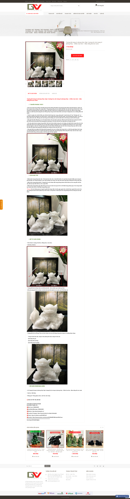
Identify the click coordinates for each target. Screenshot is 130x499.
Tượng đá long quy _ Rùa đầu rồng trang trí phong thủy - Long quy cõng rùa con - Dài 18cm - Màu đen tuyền (55, 450)
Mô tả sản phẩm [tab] (32, 93)
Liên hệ (102, 13)
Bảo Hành (54, 1)
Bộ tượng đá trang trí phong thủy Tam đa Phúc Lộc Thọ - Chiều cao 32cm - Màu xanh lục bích (75, 450)
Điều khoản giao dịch (91, 476)
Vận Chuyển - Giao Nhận (39, 1)
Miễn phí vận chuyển (78, 13)
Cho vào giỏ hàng (77, 55)
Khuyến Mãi (59, 13)
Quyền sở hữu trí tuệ (91, 479)
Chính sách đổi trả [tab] (44, 93)
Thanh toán (68, 13)
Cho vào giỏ (36, 456)
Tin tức (96, 13)
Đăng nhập (60, 1)
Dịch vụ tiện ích (89, 477)
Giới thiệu (89, 13)
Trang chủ (51, 13)
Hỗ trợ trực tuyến (101, 1)
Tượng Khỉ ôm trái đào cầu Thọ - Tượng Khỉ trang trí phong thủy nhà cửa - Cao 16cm (35, 450)
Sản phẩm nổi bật (76, 29)
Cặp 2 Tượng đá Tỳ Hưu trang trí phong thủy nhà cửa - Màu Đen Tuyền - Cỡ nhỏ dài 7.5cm (94, 450)
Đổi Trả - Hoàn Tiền (29, 1)
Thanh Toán (48, 1)
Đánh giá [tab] (54, 93)
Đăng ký (65, 1)
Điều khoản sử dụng (90, 474)
